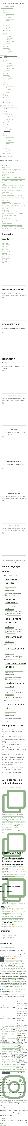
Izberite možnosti (9, 590)
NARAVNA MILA (10, 19)
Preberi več (3, 956)
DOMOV (5, 10)
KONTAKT (5, 23)
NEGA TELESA (9, 15)
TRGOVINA (5, 12)
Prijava (8, 27)
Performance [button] (3, 1087)
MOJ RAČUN (6, 25)
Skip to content (3, 0)
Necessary (4, 989)
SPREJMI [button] (9, 956)
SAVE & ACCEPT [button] (4, 1125)
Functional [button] (2, 1077)
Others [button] (1, 1117)
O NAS (4, 22)
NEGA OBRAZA (10, 14)
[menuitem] (6, 30)
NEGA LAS (8, 17)
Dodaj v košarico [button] (9, 643)
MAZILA (8, 20)
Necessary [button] (2, 988)
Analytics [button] (2, 1097)
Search (1, 57)
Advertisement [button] (3, 1107)
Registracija (9, 28)
